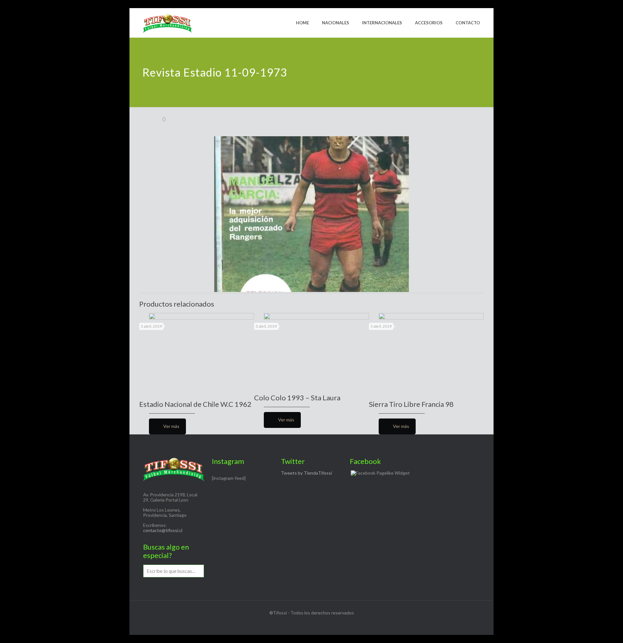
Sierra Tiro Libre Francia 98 (411, 404)
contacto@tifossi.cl (162, 530)
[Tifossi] (167, 22)
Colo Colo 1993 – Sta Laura (297, 397)
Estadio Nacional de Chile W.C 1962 (195, 404)
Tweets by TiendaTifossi (306, 473)
